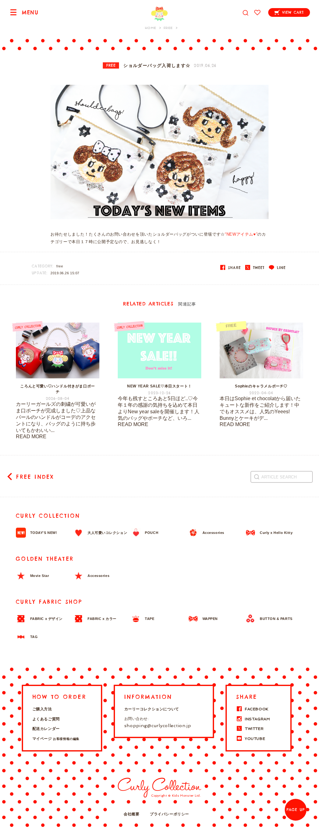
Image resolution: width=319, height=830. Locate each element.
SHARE (233, 268)
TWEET (258, 268)
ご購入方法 (42, 709)
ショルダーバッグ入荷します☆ (156, 65)
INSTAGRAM (257, 719)
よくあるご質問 (46, 719)
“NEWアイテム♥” (241, 234)
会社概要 (131, 814)
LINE (280, 268)
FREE (111, 65)
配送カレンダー (46, 729)
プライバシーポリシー (169, 814)
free (59, 266)
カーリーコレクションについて (151, 709)
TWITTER (254, 729)
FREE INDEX (35, 477)
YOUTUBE (255, 738)
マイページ (55, 738)
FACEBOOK (257, 709)
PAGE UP (296, 810)
